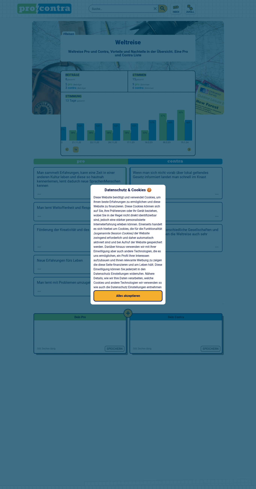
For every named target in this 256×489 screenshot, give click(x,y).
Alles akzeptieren (128, 296)
